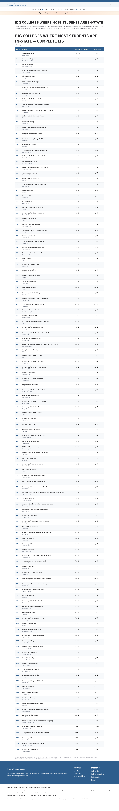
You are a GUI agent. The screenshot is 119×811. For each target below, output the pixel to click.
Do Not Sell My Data (99, 799)
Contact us (77, 773)
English (82, 9)
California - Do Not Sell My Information (43, 795)
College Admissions (52, 9)
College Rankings (20, 19)
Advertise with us (79, 776)
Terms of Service (12, 795)
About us (77, 771)
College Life (36, 9)
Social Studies (69, 9)
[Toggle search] (111, 4)
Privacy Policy (24, 795)
